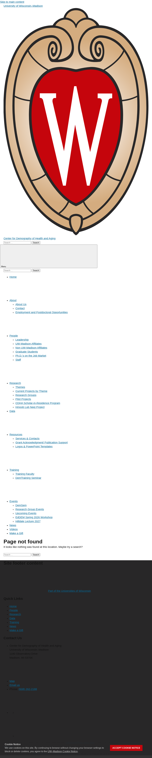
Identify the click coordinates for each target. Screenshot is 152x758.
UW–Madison (23, 5)
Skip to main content (12, 1)
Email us (15, 685)
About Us (20, 304)
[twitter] (37, 712)
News (13, 525)
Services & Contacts (27, 438)
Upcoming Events (25, 513)
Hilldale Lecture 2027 (28, 521)
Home (13, 276)
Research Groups (25, 395)
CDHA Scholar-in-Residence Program (37, 403)
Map (12, 681)
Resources (16, 434)
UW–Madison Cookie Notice (63, 751)
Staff (18, 359)
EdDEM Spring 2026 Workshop (34, 517)
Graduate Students (26, 351)
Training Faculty (24, 473)
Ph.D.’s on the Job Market (30, 355)
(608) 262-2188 (28, 689)
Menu (4, 266)
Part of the (69, 590)
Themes (20, 387)
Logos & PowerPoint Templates (34, 446)
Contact (20, 308)
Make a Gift (16, 533)
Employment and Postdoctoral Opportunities (41, 312)
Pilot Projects (23, 399)
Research (15, 383)
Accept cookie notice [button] (126, 748)
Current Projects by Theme (31, 391)
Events (14, 501)
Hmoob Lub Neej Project (30, 407)
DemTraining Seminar (28, 477)
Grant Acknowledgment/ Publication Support (41, 442)
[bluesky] (37, 735)
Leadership (22, 339)
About (13, 300)
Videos (14, 529)
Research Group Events (29, 509)
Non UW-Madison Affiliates (31, 347)
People (14, 335)
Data (12, 411)
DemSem (21, 505)
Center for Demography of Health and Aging (30, 238)
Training (14, 469)
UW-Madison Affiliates (28, 343)
